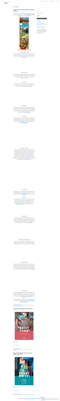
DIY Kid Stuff (17, 394)
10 (18, 345)
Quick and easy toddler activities (25, 349)
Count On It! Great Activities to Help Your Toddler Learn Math (22, 353)
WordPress (38, 398)
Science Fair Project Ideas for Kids (40, 26)
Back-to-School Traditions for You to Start (41, 22)
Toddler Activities (33, 394)
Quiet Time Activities (31, 349)
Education (18, 348)
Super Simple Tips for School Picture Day (41, 27)
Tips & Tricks (20, 304)
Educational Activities (21, 394)
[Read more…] (15, 341)
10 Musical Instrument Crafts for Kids (41, 23)
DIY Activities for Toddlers (19, 349)
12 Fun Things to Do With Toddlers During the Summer (23, 10)
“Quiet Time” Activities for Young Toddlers (23, 308)
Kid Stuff (17, 304)
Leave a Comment (23, 355)
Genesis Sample (26, 398)
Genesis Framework (33, 398)
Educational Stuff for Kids (26, 394)
